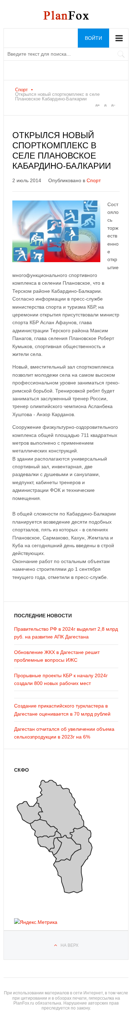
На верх (69, 945)
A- (113, 105)
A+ (97, 105)
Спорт (21, 89)
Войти (93, 38)
